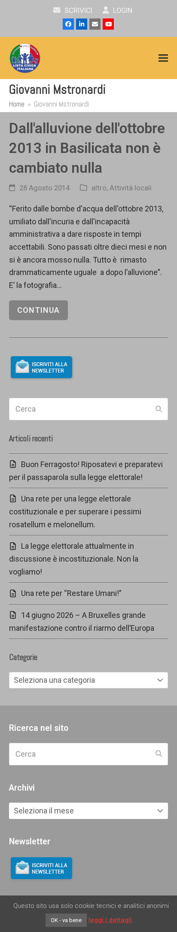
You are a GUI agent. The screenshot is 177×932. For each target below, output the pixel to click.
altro (99, 188)
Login (121, 10)
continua (38, 310)
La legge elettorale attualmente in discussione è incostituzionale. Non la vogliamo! (73, 558)
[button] (163, 58)
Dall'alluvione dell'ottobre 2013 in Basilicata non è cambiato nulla (87, 148)
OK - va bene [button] (66, 920)
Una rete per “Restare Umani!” (71, 593)
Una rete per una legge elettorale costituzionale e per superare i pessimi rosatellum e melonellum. (75, 511)
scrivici (77, 10)
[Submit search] (159, 409)
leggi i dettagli (110, 920)
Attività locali (131, 188)
